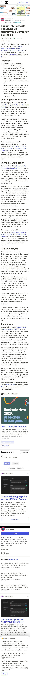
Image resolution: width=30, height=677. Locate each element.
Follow (15, 533)
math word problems (19, 146)
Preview (15, 463)
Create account (23, 2)
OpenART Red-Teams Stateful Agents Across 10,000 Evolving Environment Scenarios (14, 566)
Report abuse (20, 468)
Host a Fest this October (14, 426)
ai (14, 38)
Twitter (3, 57)
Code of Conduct (10, 468)
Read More (5, 446)
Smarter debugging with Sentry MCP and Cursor (14, 498)
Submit (7, 463)
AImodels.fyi (13, 55)
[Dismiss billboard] (27, 638)
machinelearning (7, 38)
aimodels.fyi (18, 22)
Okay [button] (4, 674)
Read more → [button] (15, 519)
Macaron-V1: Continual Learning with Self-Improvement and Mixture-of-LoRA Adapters (14, 588)
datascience (6, 41)
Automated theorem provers (15, 269)
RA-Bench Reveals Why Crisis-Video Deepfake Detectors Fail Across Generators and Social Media (14, 577)
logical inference (6, 148)
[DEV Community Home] (6, 2)
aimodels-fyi (9, 19)
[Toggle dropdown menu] (27, 394)
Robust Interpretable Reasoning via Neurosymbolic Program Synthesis (12, 48)
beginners (20, 38)
